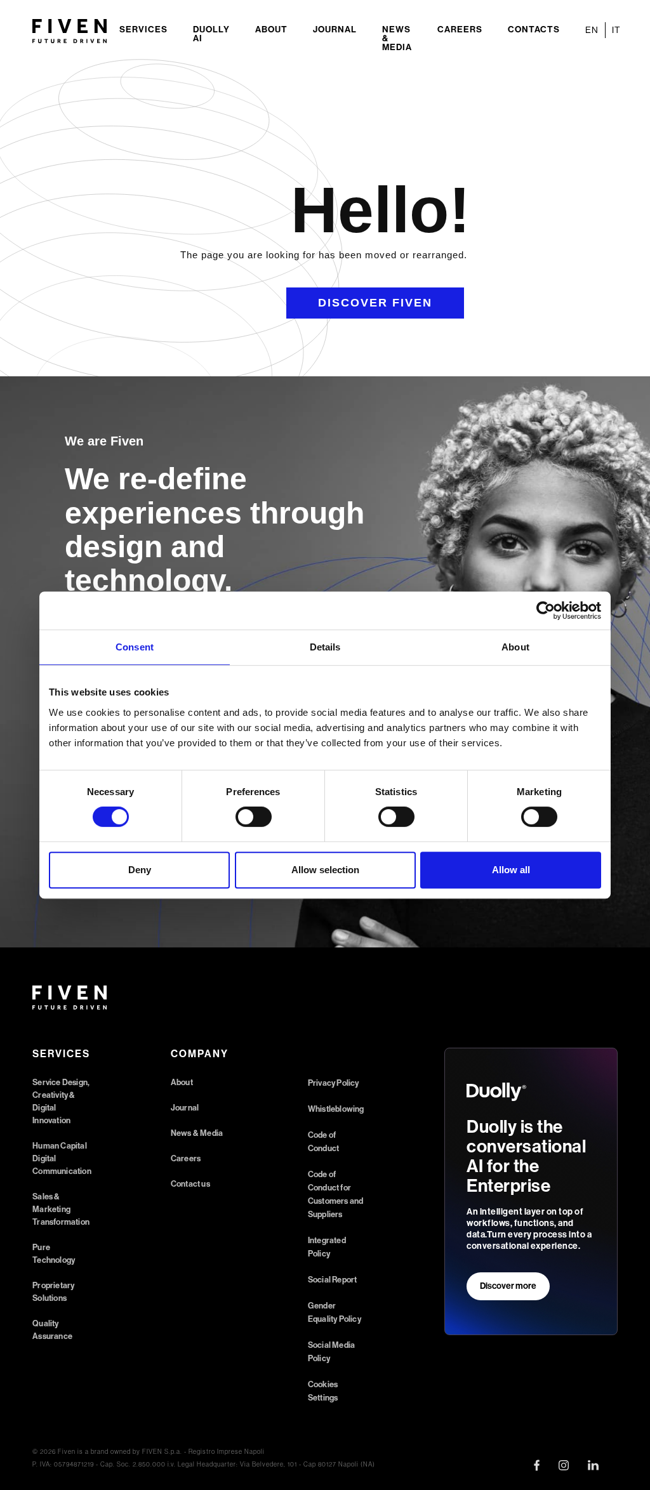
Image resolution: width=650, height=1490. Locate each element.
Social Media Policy (331, 1351)
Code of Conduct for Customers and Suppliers (336, 1194)
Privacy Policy (333, 1083)
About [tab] (515, 647)
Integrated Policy (327, 1247)
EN (592, 30)
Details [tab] (325, 647)
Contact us (190, 1184)
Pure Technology (53, 1254)
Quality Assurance (52, 1330)
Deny (139, 869)
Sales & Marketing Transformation (61, 1209)
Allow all (511, 869)
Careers (459, 29)
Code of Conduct (323, 1141)
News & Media (397, 38)
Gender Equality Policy (334, 1312)
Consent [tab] (135, 647)
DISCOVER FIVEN (375, 302)
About (271, 29)
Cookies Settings (323, 1391)
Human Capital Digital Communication (61, 1158)
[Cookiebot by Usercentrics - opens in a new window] (545, 610)
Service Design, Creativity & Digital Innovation (61, 1101)
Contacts (534, 29)
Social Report (332, 1279)
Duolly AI (211, 34)
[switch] (253, 817)
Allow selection (325, 869)
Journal (335, 29)
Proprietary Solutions (53, 1292)
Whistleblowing (336, 1109)
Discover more (508, 1286)
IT (616, 30)
